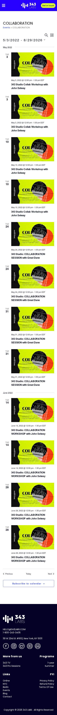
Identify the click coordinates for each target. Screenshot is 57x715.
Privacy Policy (47, 680)
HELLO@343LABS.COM (14, 629)
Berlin (6, 687)
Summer (49, 665)
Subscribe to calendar (26, 583)
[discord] (38, 646)
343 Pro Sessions (11, 665)
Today (28, 574)
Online (6, 680)
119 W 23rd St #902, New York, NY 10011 (22, 638)
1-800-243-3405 (12, 632)
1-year (51, 662)
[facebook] (6, 646)
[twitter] (22, 646)
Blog (5, 693)
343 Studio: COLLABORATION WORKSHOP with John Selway (28, 431)
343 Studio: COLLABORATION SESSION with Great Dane (28, 255)
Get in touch (48, 5)
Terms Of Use (46, 687)
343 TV (6, 662)
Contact (7, 696)
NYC (5, 683)
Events (6, 27)
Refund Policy (47, 683)
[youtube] (30, 646)
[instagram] (14, 646)
